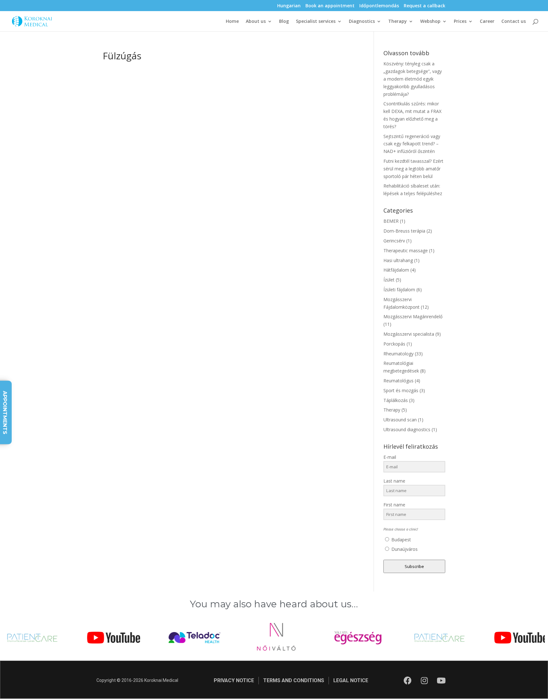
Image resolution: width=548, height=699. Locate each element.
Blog (284, 21)
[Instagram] (424, 681)
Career (487, 21)
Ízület (389, 280)
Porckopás (394, 344)
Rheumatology (398, 354)
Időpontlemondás (379, 6)
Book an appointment (330, 6)
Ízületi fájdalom (399, 290)
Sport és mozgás (400, 390)
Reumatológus (398, 381)
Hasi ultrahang (398, 260)
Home (232, 21)
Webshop (430, 21)
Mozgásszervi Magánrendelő (412, 316)
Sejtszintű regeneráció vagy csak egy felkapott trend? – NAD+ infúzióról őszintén (411, 144)
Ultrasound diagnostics (406, 429)
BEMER (391, 221)
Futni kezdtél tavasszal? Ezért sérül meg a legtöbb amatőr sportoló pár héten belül (413, 168)
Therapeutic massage (405, 250)
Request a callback (424, 6)
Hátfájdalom (396, 270)
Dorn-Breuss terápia (404, 231)
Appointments (5, 412)
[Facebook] (407, 681)
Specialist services (316, 21)
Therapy (397, 21)
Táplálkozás (395, 400)
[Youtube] (441, 681)
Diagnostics (362, 21)
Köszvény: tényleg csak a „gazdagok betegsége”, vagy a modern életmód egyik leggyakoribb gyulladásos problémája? (412, 79)
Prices (460, 21)
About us (256, 21)
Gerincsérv (394, 241)
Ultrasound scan (400, 420)
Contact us (513, 21)
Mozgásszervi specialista (408, 334)
